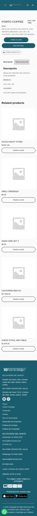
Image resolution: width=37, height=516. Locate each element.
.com (20, 459)
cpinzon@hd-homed (10, 459)
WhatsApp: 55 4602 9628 (12, 454)
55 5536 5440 (7, 464)
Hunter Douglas (8, 407)
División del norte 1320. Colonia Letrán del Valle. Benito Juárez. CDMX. (14, 382)
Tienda (5, 414)
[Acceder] (33, 5)
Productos (6, 411)
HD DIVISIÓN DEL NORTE (13, 375)
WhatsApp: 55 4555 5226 (12, 437)
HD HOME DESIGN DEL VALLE (15, 389)
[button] (4, 512)
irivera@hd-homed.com (11, 441)
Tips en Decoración (10, 418)
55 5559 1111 (7, 444)
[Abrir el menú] (5, 5)
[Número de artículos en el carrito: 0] (27, 5)
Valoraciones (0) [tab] (21, 62)
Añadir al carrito (16, 40)
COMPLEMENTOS (12, 52)
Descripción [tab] (8, 62)
